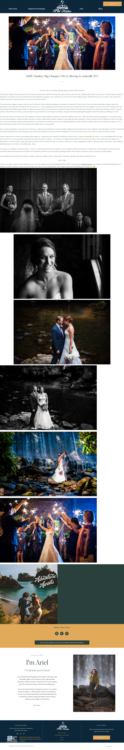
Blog (100, 9)
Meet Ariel (13, 9)
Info (81, 9)
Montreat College (86, 164)
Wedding (62, 81)
